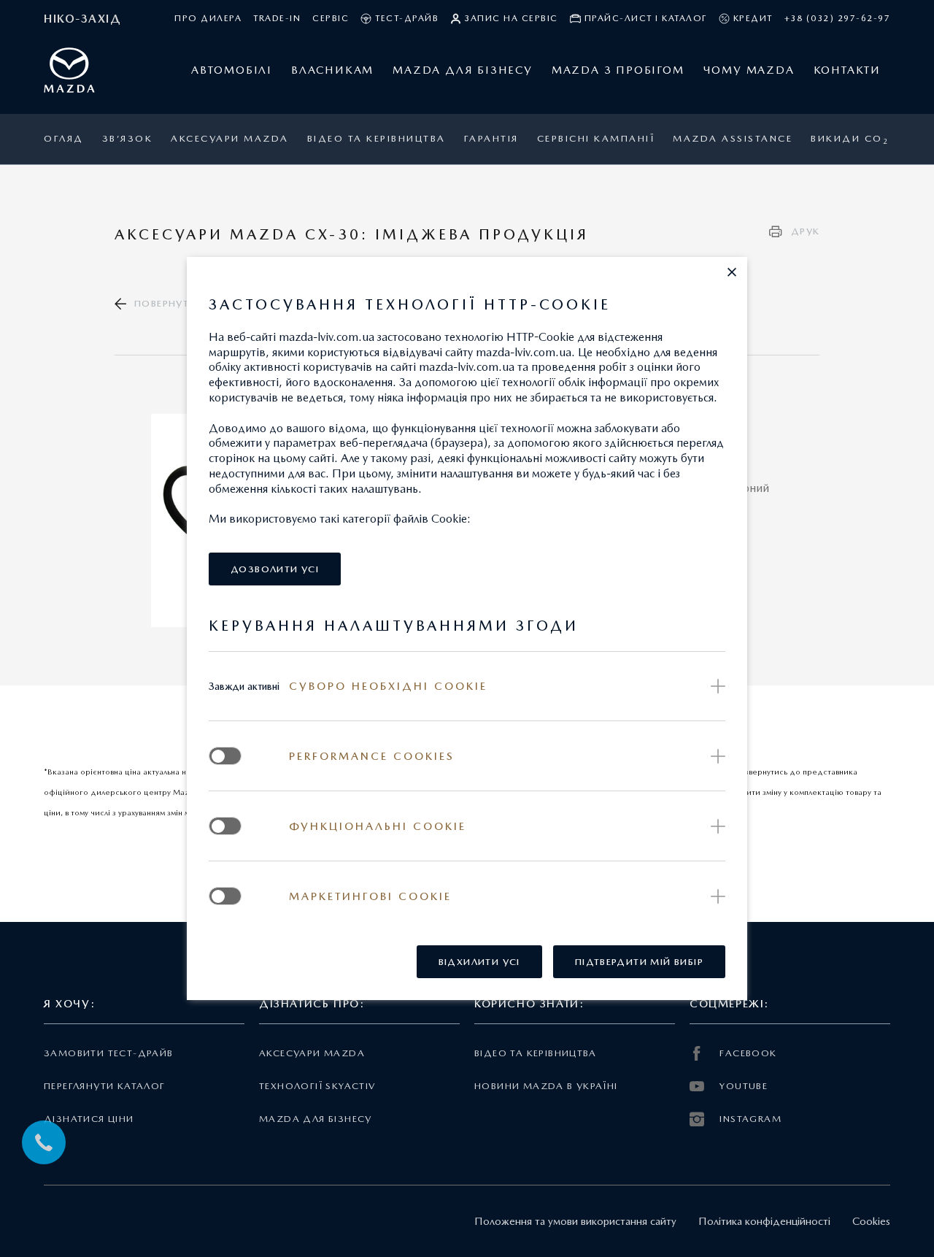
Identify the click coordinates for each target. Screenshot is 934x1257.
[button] (731, 272)
